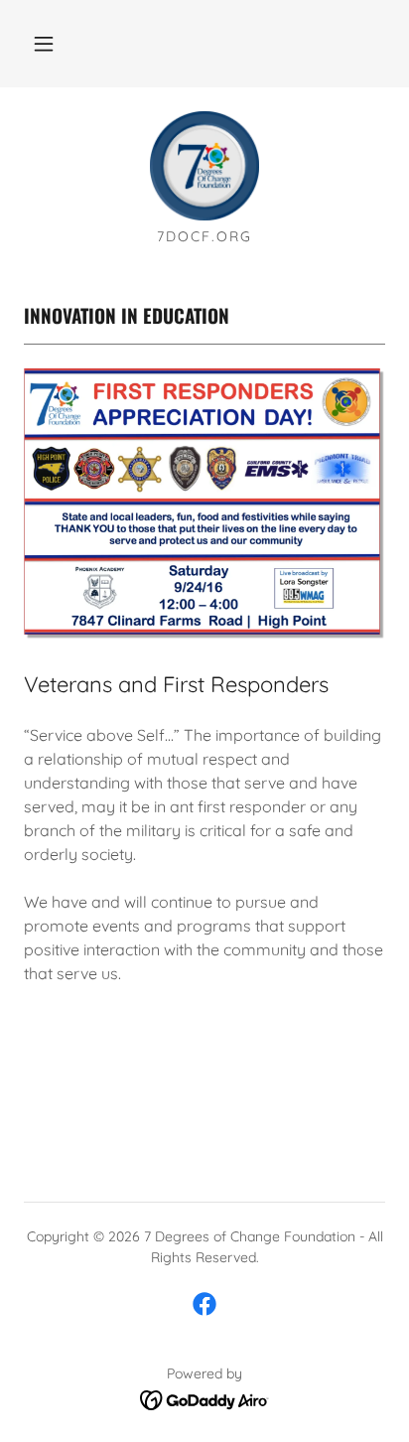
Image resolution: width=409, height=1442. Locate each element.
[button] (44, 44)
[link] (204, 165)
